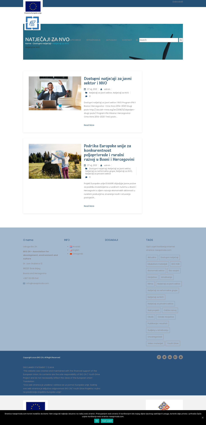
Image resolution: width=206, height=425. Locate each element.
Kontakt (127, 40)
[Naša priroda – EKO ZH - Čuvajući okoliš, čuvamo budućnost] (35, 23)
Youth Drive (173, 343)
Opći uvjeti (107, 421)
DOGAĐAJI (111, 240)
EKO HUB (176, 264)
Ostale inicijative (166, 316)
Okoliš (150, 316)
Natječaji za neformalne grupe (100, 171)
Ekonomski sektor (156, 270)
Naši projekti (153, 310)
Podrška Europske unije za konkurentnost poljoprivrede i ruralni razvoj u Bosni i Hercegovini (109, 152)
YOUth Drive (74, 40)
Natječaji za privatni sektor (98, 173)
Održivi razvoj (170, 310)
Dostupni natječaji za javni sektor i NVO (108, 80)
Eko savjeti (174, 270)
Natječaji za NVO (121, 92)
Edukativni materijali (157, 264)
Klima (150, 283)
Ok (97, 421)
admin (107, 89)
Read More (89, 125)
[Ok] (202, 417)
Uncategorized (155, 336)
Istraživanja (93, 40)
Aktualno (111, 40)
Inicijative (152, 277)
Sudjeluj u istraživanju (158, 330)
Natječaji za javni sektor (100, 92)
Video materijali (155, 343)
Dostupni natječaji (98, 168)
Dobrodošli (55, 40)
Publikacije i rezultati (157, 323)
